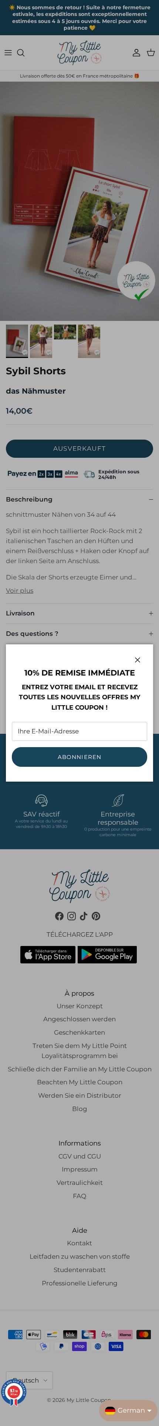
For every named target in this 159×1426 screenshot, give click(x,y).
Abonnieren (80, 756)
